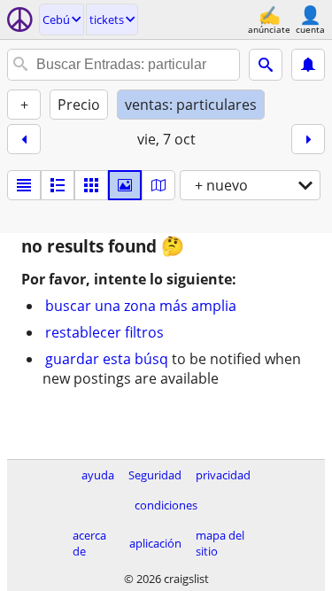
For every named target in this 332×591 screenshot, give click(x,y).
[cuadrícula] (91, 185)
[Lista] (24, 185)
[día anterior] (24, 139)
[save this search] (308, 65)
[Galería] (125, 185)
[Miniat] (57, 185)
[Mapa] (158, 185)
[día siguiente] (308, 139)
